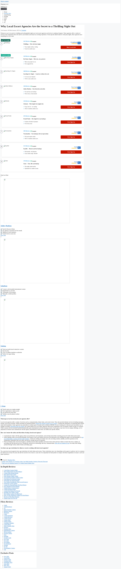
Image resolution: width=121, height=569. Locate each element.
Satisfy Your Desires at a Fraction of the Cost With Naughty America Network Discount (25, 461)
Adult (5, 505)
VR (5, 21)
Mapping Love (4, 4)
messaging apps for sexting (17, 426)
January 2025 (7, 567)
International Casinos (9, 530)
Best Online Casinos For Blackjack (13, 494)
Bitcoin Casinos (8, 511)
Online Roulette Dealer (10, 489)
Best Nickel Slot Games (10, 474)
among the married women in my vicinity (46, 423)
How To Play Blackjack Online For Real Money (16, 495)
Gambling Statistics (9, 523)
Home (5, 12)
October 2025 (7, 561)
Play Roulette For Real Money (12, 486)
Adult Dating (7, 15)
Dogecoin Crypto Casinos (10, 483)
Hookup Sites (7, 13)
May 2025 (6, 565)
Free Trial (3, 235)
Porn (5, 19)
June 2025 (6, 564)
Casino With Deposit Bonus (11, 473)
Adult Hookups (8, 506)
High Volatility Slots (9, 526)
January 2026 (7, 559)
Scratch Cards (7, 538)
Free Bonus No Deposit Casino (12, 479)
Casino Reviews (8, 517)
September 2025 (8, 562)
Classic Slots (7, 520)
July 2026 (6, 556)
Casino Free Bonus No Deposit (12, 491)
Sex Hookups (7, 543)
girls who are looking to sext (62, 443)
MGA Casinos (7, 532)
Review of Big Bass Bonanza (11, 497)
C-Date (3, 406)
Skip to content (4, 1)
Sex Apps (6, 539)
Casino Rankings (8, 515)
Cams (5, 18)
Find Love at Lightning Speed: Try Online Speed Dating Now (18, 463)
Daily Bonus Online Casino (11, 476)
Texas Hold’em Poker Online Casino (13, 477)
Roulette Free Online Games (11, 492)
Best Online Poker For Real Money (13, 471)
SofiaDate (4, 286)
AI (4, 22)
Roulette (6, 536)
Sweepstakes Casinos (9, 548)
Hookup (6, 527)
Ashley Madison (6, 226)
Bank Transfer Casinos (10, 509)
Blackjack (6, 512)
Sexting (6, 16)
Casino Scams (7, 518)
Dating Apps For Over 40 (10, 498)
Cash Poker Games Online (11, 470)
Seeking (3, 346)
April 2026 (7, 558)
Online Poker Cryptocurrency (11, 488)
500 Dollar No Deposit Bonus (11, 480)
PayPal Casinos (8, 533)
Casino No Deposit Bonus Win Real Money (15, 485)
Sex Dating (7, 542)
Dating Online (7, 521)
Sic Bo (5, 546)
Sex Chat (6, 540)
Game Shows (7, 524)
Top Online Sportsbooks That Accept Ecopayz (16, 482)
